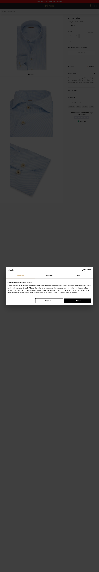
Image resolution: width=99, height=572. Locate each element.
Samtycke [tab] (20, 276)
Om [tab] (78, 276)
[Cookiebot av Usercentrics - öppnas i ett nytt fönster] (83, 270)
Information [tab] (49, 276)
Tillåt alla (78, 301)
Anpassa (48, 301)
